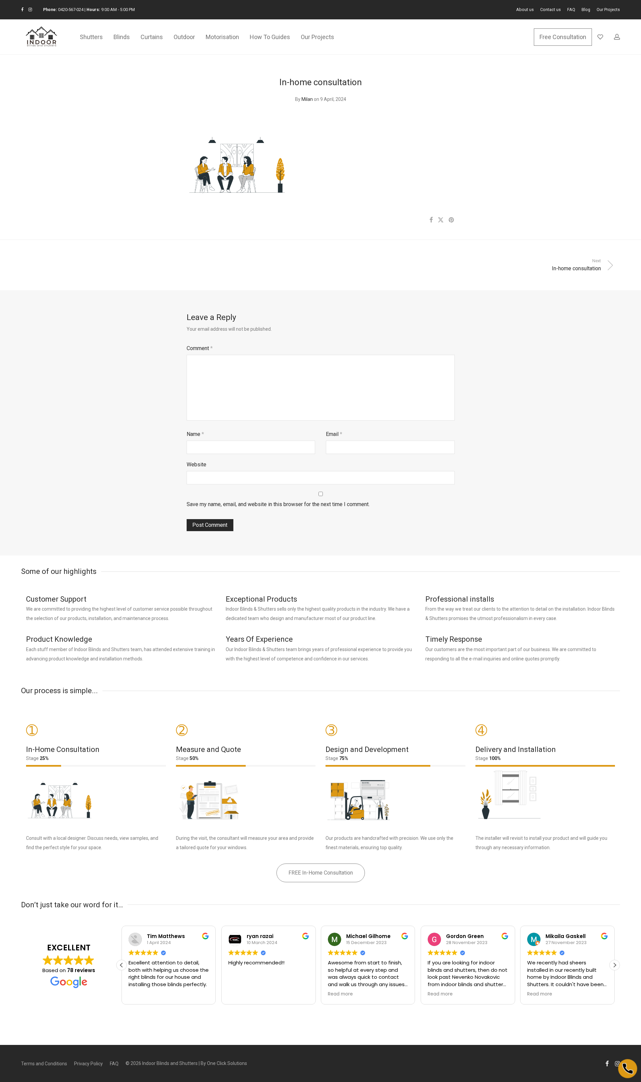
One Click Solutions (227, 1063)
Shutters (91, 36)
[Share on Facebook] (431, 220)
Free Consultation (563, 36)
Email (334, 434)
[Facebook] (22, 9)
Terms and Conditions (44, 1063)
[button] (615, 965)
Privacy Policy (88, 1063)
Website (196, 464)
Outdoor (184, 36)
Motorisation (222, 36)
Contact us (550, 10)
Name (195, 434)
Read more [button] (340, 994)
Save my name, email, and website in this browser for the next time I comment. (278, 504)
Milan (307, 99)
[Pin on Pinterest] (452, 220)
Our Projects (608, 10)
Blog (586, 10)
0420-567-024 (70, 9)
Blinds (122, 36)
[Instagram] (30, 9)
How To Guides (270, 36)
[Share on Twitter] (441, 220)
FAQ (571, 10)
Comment (200, 348)
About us (525, 10)
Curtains (152, 36)
